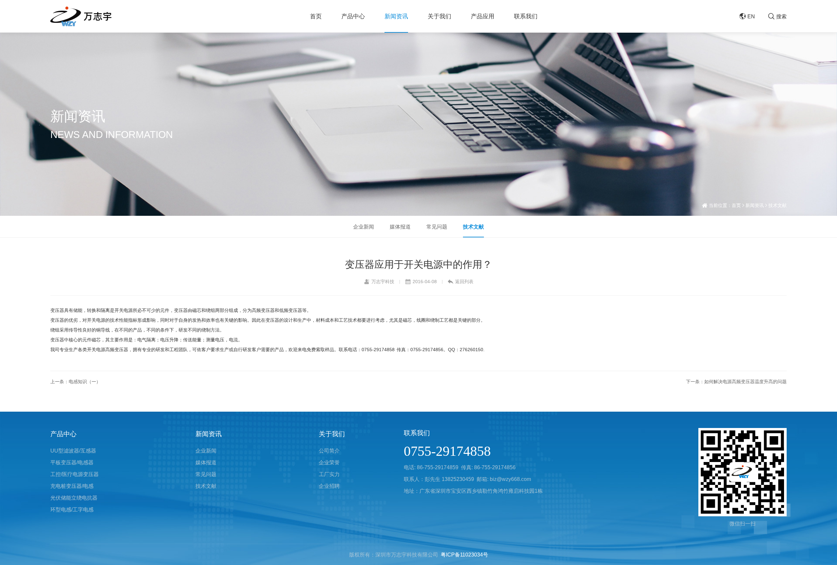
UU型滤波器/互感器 (73, 450)
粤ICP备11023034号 (464, 554)
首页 (316, 16)
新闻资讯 (396, 16)
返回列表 (464, 281)
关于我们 (439, 16)
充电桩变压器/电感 (72, 485)
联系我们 (526, 16)
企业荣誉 (329, 462)
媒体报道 (400, 226)
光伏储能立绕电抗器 (73, 497)
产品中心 (353, 16)
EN (751, 16)
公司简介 (329, 450)
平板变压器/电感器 (72, 462)
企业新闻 (363, 226)
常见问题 (436, 226)
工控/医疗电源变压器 (74, 474)
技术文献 (777, 205)
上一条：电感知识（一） (75, 381)
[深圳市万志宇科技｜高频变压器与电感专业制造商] (81, 16)
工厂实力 (329, 474)
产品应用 (482, 16)
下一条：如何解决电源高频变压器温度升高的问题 (736, 381)
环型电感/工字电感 (72, 509)
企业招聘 (329, 485)
